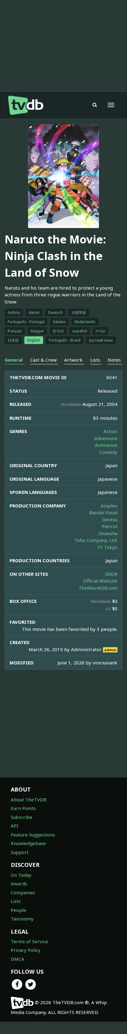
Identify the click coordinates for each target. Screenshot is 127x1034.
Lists (16, 901)
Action (110, 431)
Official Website (100, 581)
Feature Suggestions (33, 835)
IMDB (111, 574)
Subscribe (21, 817)
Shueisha (107, 533)
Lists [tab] (95, 360)
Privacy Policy (25, 950)
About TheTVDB (28, 799)
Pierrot (109, 526)
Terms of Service (29, 941)
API (14, 826)
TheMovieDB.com (98, 588)
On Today (21, 875)
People (18, 910)
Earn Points (23, 808)
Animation (106, 445)
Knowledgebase (28, 843)
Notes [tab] (114, 360)
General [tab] (14, 360)
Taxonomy (22, 919)
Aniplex (109, 506)
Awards (19, 883)
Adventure (105, 438)
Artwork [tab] (73, 360)
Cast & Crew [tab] (43, 360)
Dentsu (109, 519)
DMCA (17, 959)
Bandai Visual (103, 512)
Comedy (108, 452)
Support (20, 852)
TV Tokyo (107, 547)
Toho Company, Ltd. (95, 540)
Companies (23, 892)
